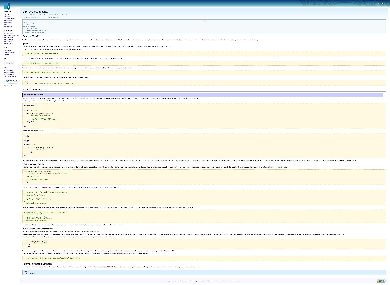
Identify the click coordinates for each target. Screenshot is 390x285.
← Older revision (30, 17)
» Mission (7, 16)
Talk (49, 14)
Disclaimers (217, 281)
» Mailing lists (8, 26)
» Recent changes (9, 52)
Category (26, 271)
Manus (45, 14)
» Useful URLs (8, 43)
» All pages (7, 50)
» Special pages (9, 74)
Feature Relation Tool (108, 267)
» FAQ (6, 24)
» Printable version (10, 76)
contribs (53, 14)
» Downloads (8, 22)
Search (6, 58)
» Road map (8, 41)
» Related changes (9, 72)
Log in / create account (382, 3)
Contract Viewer (94, 267)
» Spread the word (9, 18)
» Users (6, 54)
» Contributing (8, 37)
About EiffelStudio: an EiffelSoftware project (230, 281)
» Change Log (8, 39)
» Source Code (8, 33)
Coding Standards (30, 273)
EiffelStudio (47, 187)
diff (25, 17)
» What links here (9, 70)
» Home (6, 14)
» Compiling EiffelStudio (11, 35)
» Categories (8, 20)
